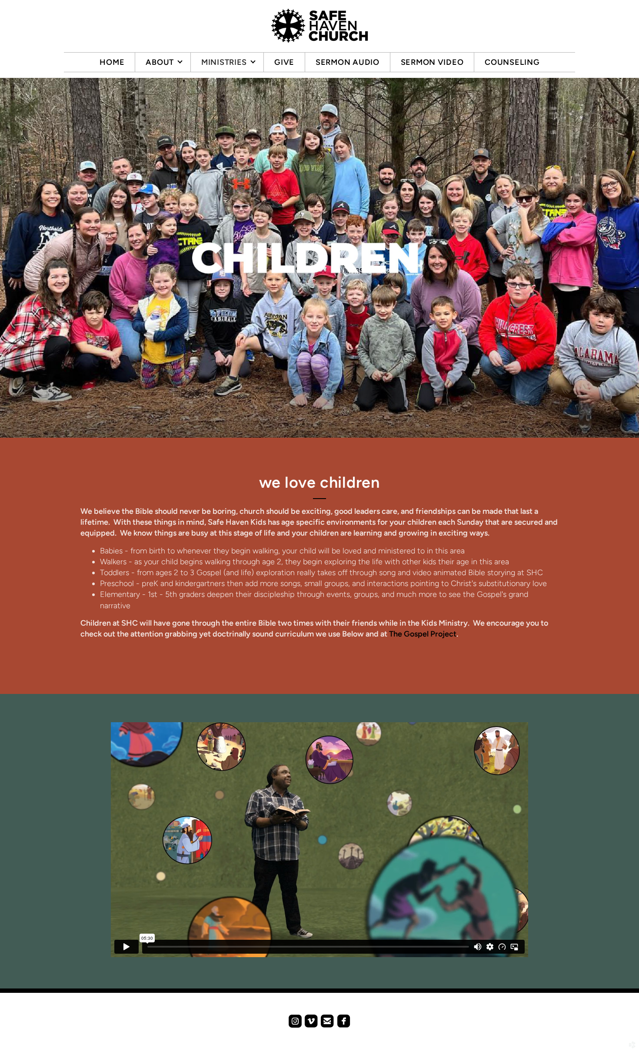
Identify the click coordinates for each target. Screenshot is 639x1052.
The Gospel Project (422, 634)
